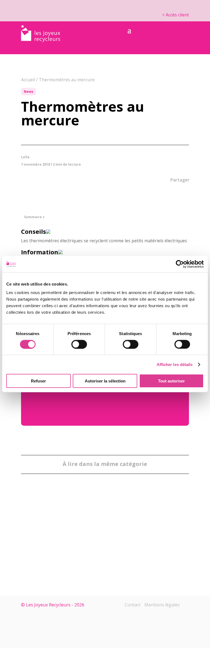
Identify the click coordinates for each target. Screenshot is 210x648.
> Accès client (175, 15)
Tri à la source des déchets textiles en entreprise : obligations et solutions (153, 536)
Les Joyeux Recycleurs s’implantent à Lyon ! (98, 546)
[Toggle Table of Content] (49, 213)
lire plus (52, 555)
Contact (133, 605)
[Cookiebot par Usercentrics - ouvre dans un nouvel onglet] (180, 264)
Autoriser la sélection (105, 381)
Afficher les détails (175, 364)
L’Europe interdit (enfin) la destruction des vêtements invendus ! (50, 536)
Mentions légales (162, 605)
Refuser (38, 381)
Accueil (28, 80)
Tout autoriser (171, 381)
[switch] (79, 344)
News (28, 91)
